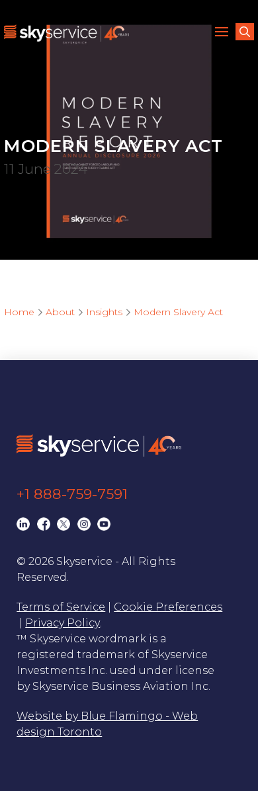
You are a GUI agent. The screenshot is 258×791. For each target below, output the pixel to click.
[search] (245, 31)
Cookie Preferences (168, 607)
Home (19, 312)
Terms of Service (61, 607)
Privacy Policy (62, 623)
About (60, 312)
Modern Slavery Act (178, 312)
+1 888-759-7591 (72, 494)
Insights (104, 312)
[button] (224, 33)
